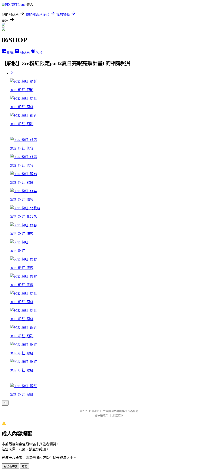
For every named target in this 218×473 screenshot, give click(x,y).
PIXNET (94, 411)
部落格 (25, 52)
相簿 (10, 52)
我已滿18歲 (10, 466)
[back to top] (5, 403)
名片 (39, 52)
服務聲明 (117, 415)
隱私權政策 (101, 415)
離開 (24, 466)
